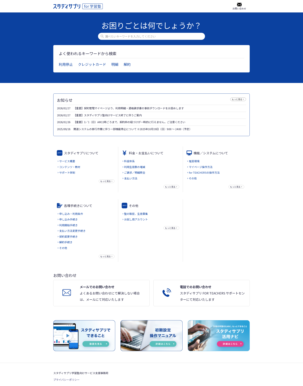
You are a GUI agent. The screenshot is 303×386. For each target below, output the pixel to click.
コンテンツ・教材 (69, 167)
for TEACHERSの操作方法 (204, 172)
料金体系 (129, 161)
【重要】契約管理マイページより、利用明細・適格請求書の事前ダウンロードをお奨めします (128, 108)
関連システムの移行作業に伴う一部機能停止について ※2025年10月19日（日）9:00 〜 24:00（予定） (132, 129)
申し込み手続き (68, 219)
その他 (193, 178)
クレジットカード (92, 64)
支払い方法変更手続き (72, 231)
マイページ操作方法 (201, 167)
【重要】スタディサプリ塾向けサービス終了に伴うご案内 (107, 115)
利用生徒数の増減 (134, 167)
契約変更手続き (68, 236)
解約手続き (65, 242)
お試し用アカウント (136, 219)
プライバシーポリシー (66, 379)
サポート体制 (67, 172)
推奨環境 (194, 161)
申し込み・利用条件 (71, 214)
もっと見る (237, 99)
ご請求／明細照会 (134, 172)
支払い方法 (130, 178)
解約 (127, 64)
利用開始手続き (68, 225)
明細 (114, 64)
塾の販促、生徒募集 (136, 214)
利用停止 (66, 64)
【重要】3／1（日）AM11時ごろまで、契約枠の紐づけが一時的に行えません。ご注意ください (129, 122)
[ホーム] (78, 6)
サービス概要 (67, 161)
